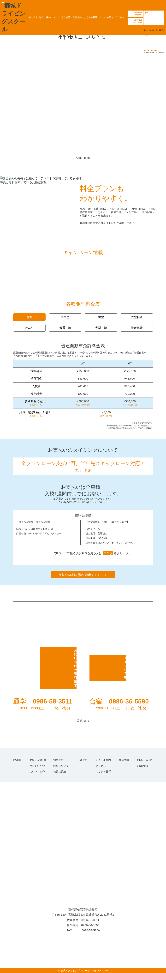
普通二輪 (65, 327)
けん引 (29, 327)
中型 (101, 317)
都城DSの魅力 (36, 17)
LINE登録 (142, 765)
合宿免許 (77, 17)
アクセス (119, 17)
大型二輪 (101, 327)
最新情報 (124, 760)
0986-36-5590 (90, 925)
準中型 (65, 317)
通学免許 (66, 17)
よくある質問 (90, 17)
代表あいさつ (37, 765)
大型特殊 (137, 317)
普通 (29, 317)
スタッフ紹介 (37, 771)
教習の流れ (59, 771)
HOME (17, 759)
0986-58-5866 (91, 930)
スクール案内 (106, 17)
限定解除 (137, 327)
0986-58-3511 (90, 920)
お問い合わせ (144, 760)
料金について (52, 17)
